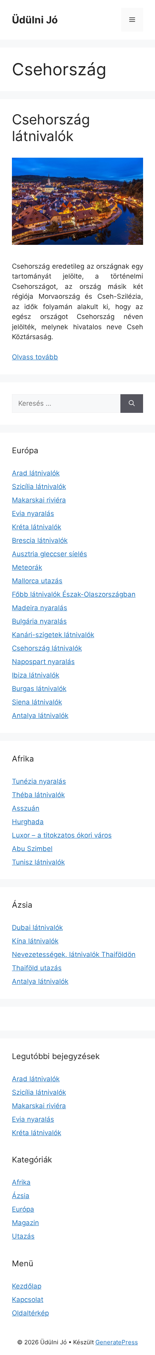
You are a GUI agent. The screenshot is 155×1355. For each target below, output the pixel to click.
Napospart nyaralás (43, 662)
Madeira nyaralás (39, 608)
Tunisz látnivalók (38, 862)
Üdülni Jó (35, 20)
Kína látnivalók (35, 941)
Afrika (21, 1182)
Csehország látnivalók (51, 127)
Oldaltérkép (30, 1313)
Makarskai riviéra (39, 500)
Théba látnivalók (38, 795)
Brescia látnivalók (40, 540)
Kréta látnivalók (36, 527)
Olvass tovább (35, 357)
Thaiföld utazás (37, 968)
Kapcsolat (27, 1299)
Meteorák (27, 567)
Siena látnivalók (37, 702)
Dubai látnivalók (37, 927)
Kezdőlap (26, 1286)
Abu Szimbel (32, 849)
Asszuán (25, 808)
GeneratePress (116, 1342)
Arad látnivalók (36, 473)
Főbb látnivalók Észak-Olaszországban (74, 594)
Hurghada (28, 822)
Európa (23, 1209)
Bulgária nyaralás (39, 621)
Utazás (23, 1236)
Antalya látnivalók (40, 715)
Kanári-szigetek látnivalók (53, 635)
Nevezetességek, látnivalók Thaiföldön (74, 954)
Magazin (25, 1223)
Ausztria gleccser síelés (49, 554)
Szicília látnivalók (39, 486)
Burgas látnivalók (39, 689)
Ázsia (20, 1196)
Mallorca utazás (37, 581)
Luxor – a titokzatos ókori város (62, 835)
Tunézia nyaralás (39, 781)
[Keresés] (131, 403)
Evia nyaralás (33, 513)
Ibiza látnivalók (35, 675)
